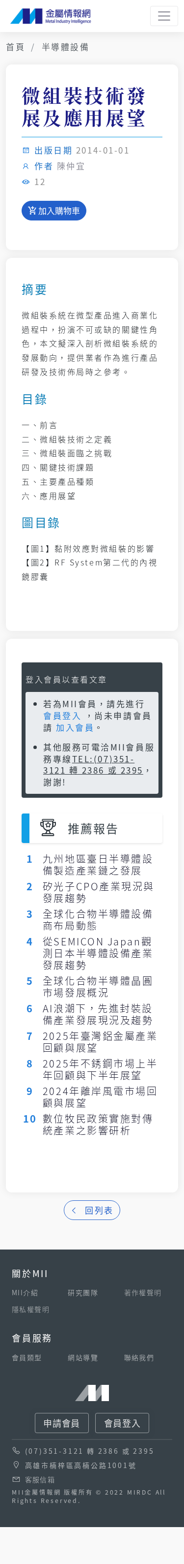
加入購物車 (58, 210)
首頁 (15, 46)
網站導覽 (83, 1357)
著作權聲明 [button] (143, 1292)
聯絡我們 (139, 1357)
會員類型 (27, 1357)
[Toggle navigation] (164, 16)
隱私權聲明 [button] (31, 1309)
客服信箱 (40, 1479)
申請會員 (61, 1422)
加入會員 (75, 727)
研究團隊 (83, 1292)
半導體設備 (66, 46)
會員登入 (62, 715)
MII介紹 (25, 1292)
